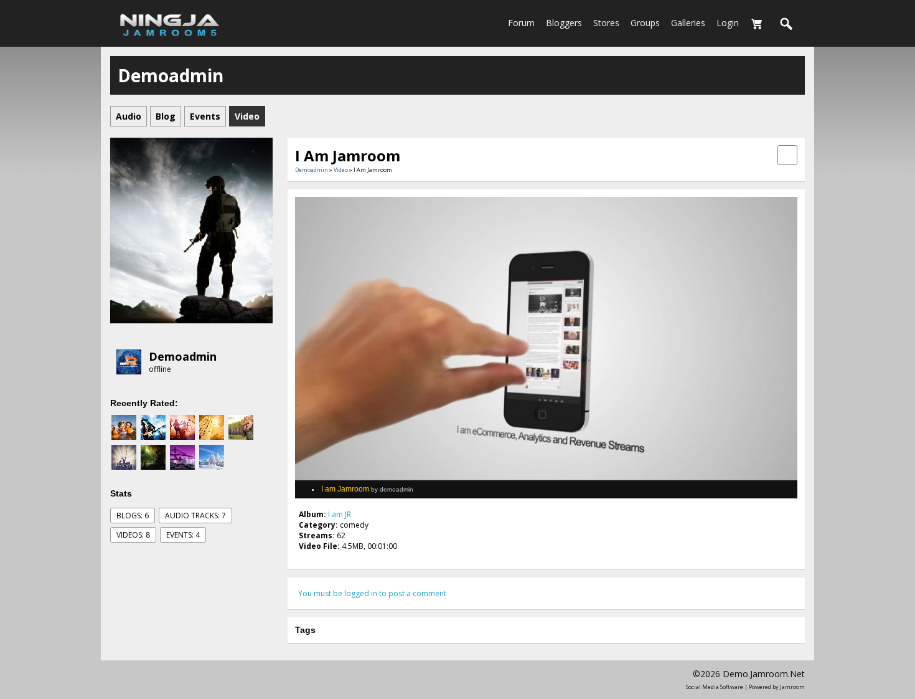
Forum (521, 23)
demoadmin (183, 356)
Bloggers (564, 23)
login (727, 23)
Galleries (688, 23)
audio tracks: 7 (195, 515)
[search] (787, 24)
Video (341, 170)
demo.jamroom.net (764, 674)
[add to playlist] (787, 154)
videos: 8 (133, 535)
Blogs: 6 (132, 515)
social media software (714, 687)
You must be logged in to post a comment (372, 593)
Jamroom (792, 687)
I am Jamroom (367, 489)
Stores (606, 23)
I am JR (339, 514)
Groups (645, 23)
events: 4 (183, 535)
